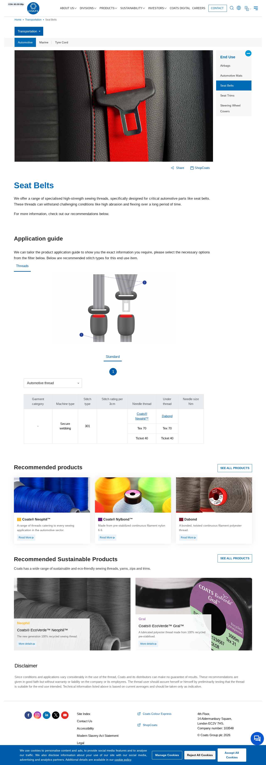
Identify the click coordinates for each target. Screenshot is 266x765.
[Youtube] (65, 715)
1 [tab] (113, 372)
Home (18, 19)
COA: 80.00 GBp (16, 4)
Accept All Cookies (232, 755)
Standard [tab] (113, 357)
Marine (43, 42)
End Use (227, 57)
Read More (25, 537)
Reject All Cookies (200, 755)
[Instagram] (37, 715)
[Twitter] (55, 715)
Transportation (33, 19)
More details (26, 643)
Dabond (167, 416)
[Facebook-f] (28, 715)
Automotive (25, 42)
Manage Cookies (167, 755)
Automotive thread (40, 383)
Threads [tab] (22, 266)
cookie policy (123, 759)
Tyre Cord (61, 42)
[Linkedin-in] (46, 715)
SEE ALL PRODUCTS (234, 468)
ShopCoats (202, 168)
